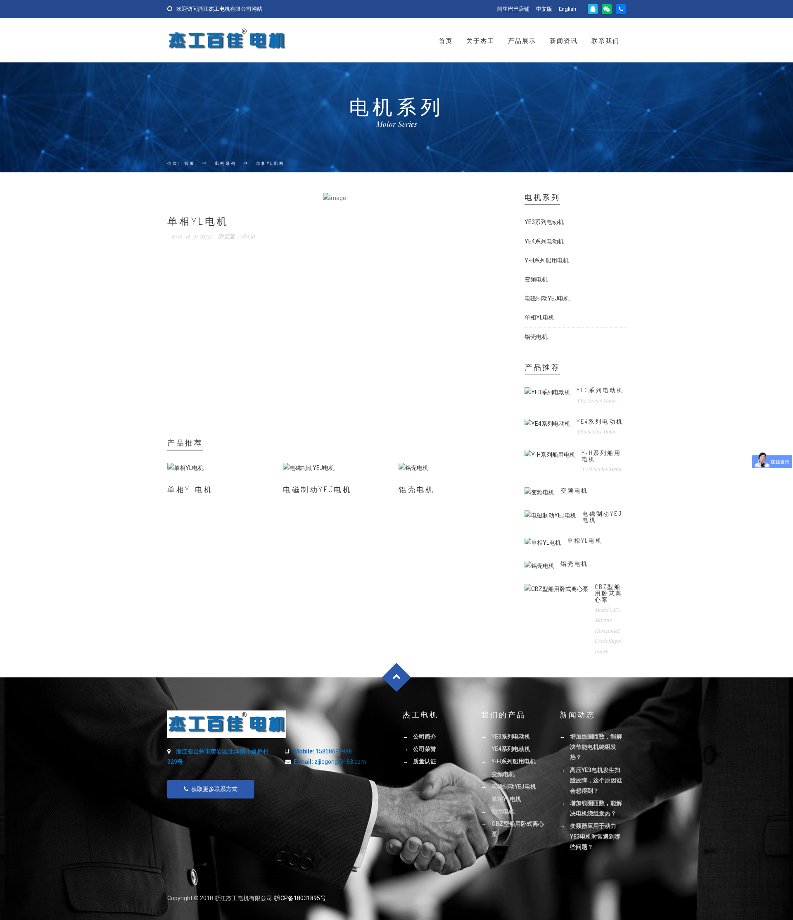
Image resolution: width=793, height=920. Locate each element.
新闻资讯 (564, 41)
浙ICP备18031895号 (299, 898)
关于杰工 (480, 41)
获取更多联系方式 (214, 789)
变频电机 (536, 279)
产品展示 (522, 41)
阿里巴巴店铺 (513, 9)
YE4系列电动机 (544, 241)
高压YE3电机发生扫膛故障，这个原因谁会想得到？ (596, 780)
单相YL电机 (270, 163)
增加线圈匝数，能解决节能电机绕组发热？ (596, 746)
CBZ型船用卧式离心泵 (608, 593)
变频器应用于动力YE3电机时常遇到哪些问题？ (595, 836)
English (567, 9)
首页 (446, 41)
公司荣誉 (424, 749)
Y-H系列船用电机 (547, 260)
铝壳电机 (416, 489)
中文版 (544, 9)
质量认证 (424, 761)
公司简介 (424, 736)
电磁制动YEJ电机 (317, 489)
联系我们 (605, 41)
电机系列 (225, 163)
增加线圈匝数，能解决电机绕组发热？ (596, 808)
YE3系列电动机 (544, 222)
